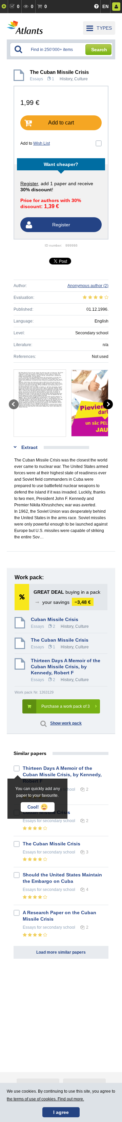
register (29, 183)
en (105, 6)
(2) (87, 285)
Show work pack (66, 723)
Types (104, 28)
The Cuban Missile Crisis (51, 843)
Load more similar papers (61, 952)
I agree (61, 1112)
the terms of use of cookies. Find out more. (45, 1099)
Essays (36, 79)
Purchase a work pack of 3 (65, 706)
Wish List (41, 143)
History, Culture (74, 79)
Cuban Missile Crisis (54, 619)
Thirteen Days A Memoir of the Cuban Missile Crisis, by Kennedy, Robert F (65, 666)
